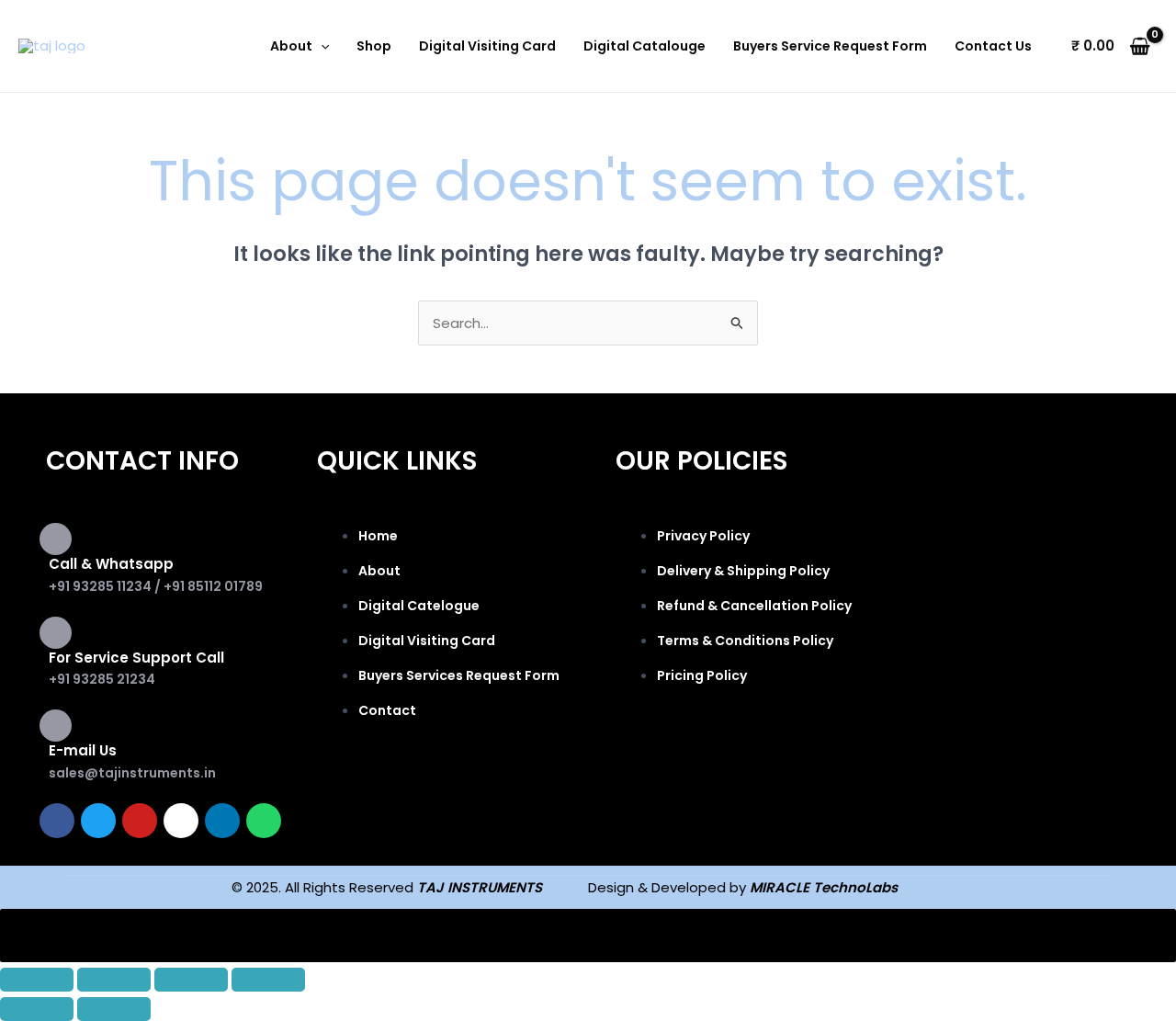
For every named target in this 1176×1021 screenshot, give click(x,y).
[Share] (191, 980)
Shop (373, 46)
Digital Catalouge (644, 46)
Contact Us (993, 46)
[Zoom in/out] (37, 980)
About (291, 46)
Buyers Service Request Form (830, 46)
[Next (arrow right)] (114, 1009)
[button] (320, 46)
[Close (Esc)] (268, 980)
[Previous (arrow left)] (37, 1009)
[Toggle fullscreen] (114, 980)
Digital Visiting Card (487, 46)
